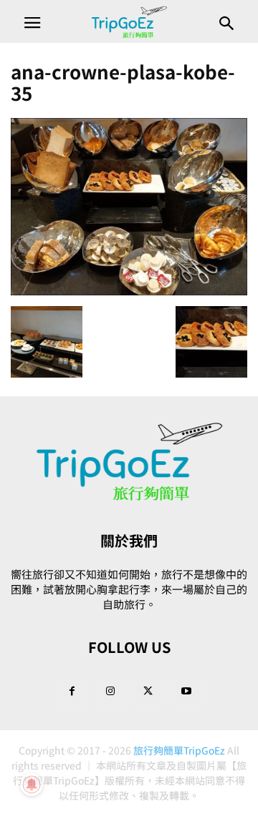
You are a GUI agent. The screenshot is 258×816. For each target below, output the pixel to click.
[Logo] (129, 497)
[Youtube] (186, 690)
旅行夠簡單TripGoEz (179, 750)
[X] (148, 690)
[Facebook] (72, 690)
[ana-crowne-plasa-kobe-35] (129, 291)
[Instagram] (110, 690)
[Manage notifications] (31, 784)
